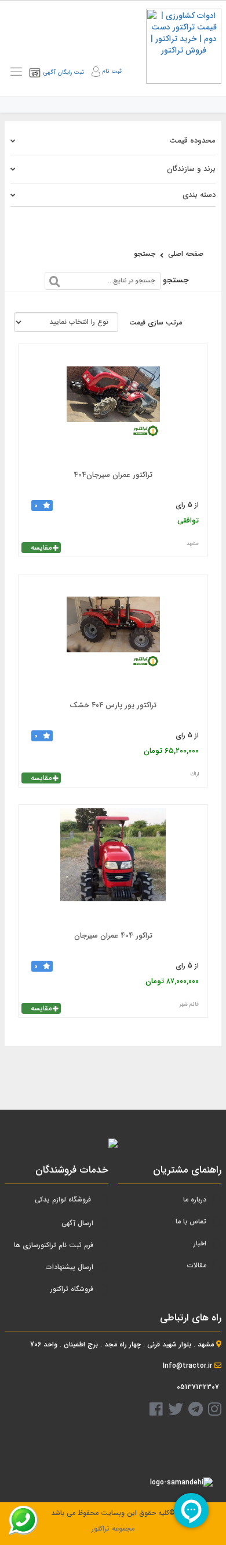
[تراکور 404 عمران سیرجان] (113, 866)
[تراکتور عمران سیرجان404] (113, 405)
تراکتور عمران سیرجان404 (113, 475)
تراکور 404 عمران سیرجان (113, 936)
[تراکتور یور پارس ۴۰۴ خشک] (113, 635)
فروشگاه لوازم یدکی (63, 1199)
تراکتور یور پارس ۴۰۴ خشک (113, 705)
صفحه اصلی (185, 253)
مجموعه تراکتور (113, 1528)
